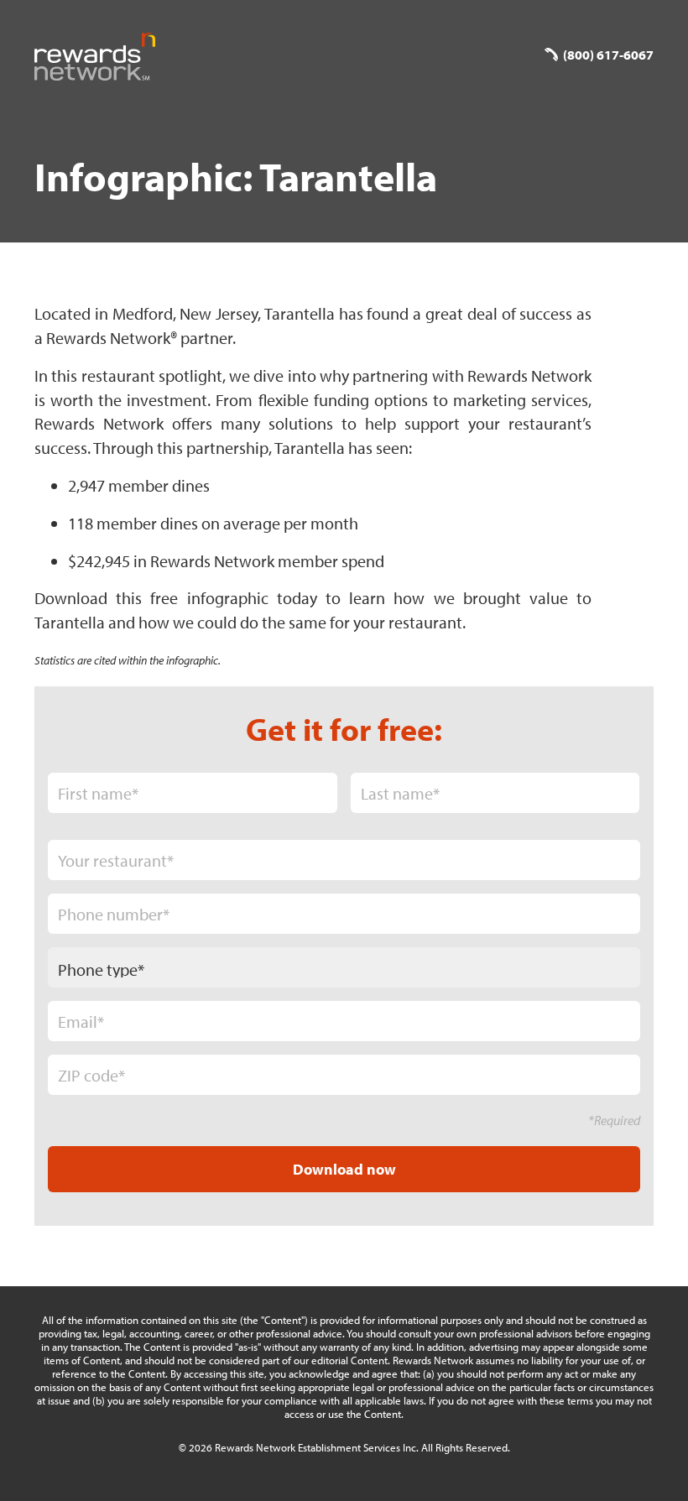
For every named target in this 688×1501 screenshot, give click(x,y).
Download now (344, 1169)
